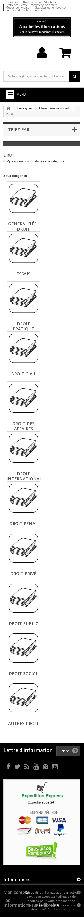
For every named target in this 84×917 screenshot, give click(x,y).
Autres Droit (23, 723)
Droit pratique (23, 326)
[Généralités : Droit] (23, 198)
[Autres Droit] (23, 698)
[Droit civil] (23, 348)
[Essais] (23, 248)
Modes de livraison (18, 7)
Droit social (23, 673)
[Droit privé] (23, 548)
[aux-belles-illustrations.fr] (42, 27)
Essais (23, 274)
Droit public (23, 623)
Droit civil (23, 373)
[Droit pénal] (23, 498)
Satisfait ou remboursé (50, 7)
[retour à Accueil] (8, 109)
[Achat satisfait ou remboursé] (42, 851)
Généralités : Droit (23, 226)
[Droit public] (23, 598)
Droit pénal (24, 523)
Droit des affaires (23, 426)
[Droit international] (23, 448)
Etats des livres (16, 5)
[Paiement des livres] (42, 822)
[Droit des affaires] (23, 398)
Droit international (24, 476)
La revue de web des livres (24, 10)
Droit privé (23, 573)
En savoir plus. (65, 909)
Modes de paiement (44, 5)
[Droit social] (23, 648)
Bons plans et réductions (40, 2)
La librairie (12, 2)
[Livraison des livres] (42, 793)
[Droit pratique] (23, 298)
